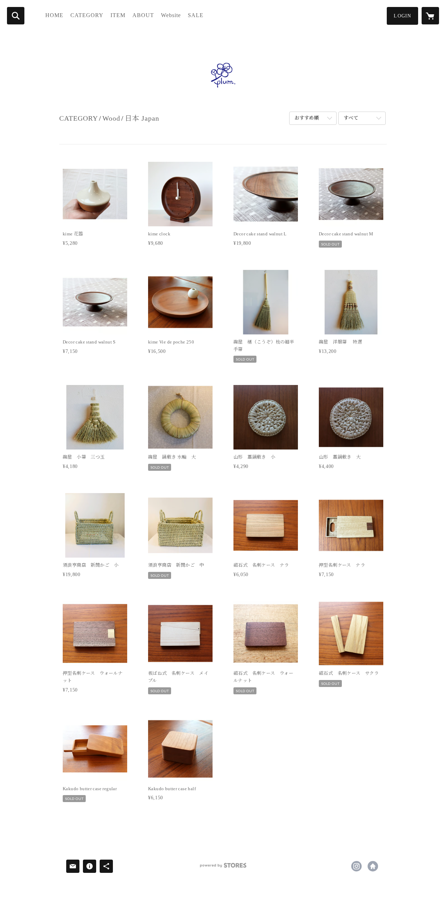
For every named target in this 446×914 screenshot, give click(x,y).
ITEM (117, 15)
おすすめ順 (306, 118)
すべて (351, 118)
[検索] (15, 15)
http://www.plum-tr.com (373, 866)
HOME (54, 15)
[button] (402, 16)
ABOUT (143, 15)
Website (171, 15)
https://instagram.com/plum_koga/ (356, 866)
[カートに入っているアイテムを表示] (430, 15)
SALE (195, 15)
